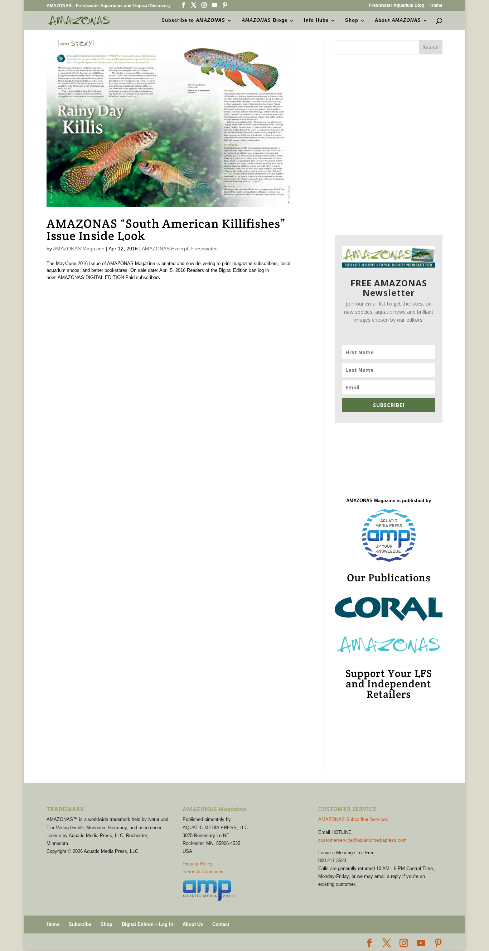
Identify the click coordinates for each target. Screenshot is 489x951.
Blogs (264, 20)
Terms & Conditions (203, 871)
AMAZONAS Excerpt (165, 248)
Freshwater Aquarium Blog (396, 5)
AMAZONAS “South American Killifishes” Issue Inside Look (166, 230)
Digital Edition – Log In (147, 924)
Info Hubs (316, 20)
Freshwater (204, 248)
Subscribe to (193, 20)
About (398, 20)
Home (436, 5)
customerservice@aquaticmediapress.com (362, 840)
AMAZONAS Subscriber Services (353, 819)
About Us (193, 924)
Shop (351, 20)
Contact (220, 924)
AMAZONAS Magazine (79, 248)
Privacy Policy (198, 863)
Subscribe (80, 924)
